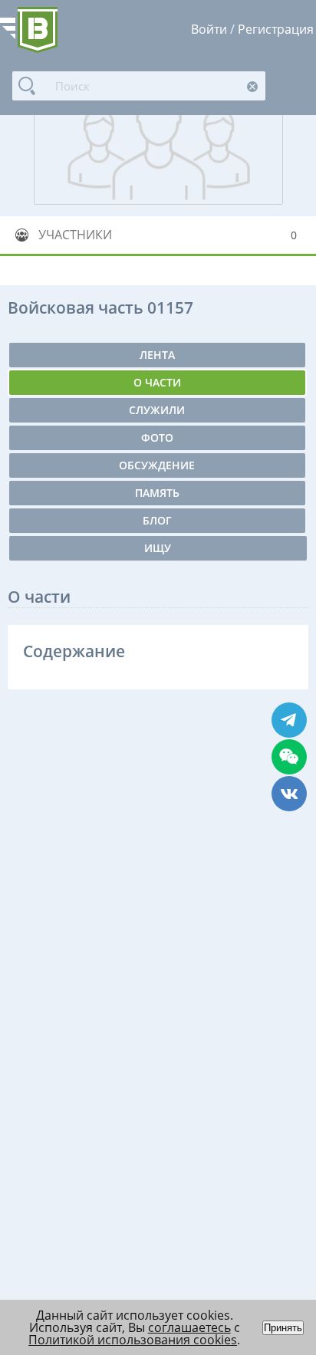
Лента (157, 354)
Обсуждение (157, 465)
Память (157, 492)
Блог (157, 520)
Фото (157, 437)
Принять (283, 1328)
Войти (209, 29)
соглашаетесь (189, 1327)
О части (157, 382)
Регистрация (276, 29)
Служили (157, 410)
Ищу (157, 548)
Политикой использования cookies (132, 1339)
